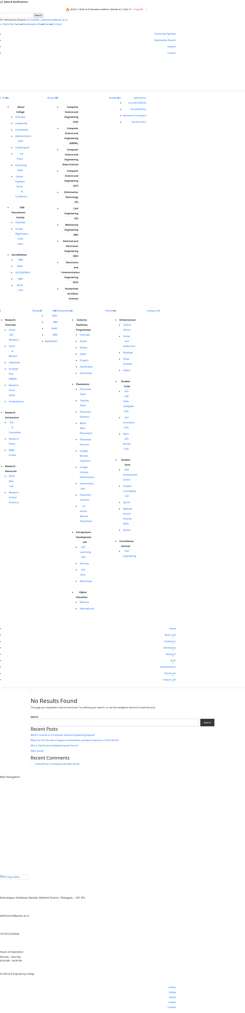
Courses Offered (137, 102)
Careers (49, 24)
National (84, 602)
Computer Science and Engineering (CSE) (71, 114)
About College (20, 109)
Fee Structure (139, 121)
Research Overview (10, 322)
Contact (58, 24)
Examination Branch (34, 24)
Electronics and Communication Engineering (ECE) (70, 272)
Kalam (83, 354)
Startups (84, 563)
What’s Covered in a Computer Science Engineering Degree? (63, 735)
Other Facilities (127, 361)
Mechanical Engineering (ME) (71, 229)
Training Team (84, 403)
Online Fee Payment (13, 24)
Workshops (86, 581)
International (87, 608)
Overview (20, 117)
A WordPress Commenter (49, 763)
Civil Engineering (129, 554)
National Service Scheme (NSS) (127, 516)
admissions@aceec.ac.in (54, 19)
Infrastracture (127, 319)
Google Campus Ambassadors (87, 472)
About (3, 782)
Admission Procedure (134, 115)
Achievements (16, 401)
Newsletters (51, 341)
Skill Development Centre (130, 474)
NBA (20, 259)
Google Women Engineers (85, 455)
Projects (84, 360)
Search (34, 716)
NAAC (20, 266)
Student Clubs (125, 384)
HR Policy (20, 156)
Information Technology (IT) (71, 197)
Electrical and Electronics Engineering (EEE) (70, 249)
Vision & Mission (13, 351)
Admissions (140, 97)
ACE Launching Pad (85, 552)
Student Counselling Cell (129, 491)
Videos (126, 370)
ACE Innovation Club (129, 422)
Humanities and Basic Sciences (71, 293)
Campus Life (153, 310)
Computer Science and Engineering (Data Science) (70, 157)
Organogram (22, 147)
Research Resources (11, 469)
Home (5, 97)
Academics (115, 97)
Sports (126, 502)
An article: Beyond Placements (86, 514)
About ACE (52, 97)
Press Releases (136, 71)
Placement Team (85, 392)
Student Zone (125, 462)
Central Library (127, 327)
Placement (111, 310)
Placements (82, 384)
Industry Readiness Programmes (83, 324)
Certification (86, 366)
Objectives (14, 362)
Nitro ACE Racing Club (126, 441)
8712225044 (33, 19)
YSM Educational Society (18, 212)
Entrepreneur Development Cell (83, 537)
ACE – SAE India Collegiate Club (128, 401)
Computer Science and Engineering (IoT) (71, 178)
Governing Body (21, 168)
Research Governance (12, 415)
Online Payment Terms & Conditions (21, 186)
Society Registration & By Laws (21, 236)
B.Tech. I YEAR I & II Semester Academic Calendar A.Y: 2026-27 (97, 9)
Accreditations (138, 109)
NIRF (20, 278)
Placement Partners (85, 442)
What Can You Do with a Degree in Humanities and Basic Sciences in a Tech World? (75, 740)
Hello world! (37, 750)
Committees (21, 129)
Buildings (128, 352)
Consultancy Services (126, 544)
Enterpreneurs (65, 310)
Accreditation (19, 254)
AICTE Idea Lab (12, 481)
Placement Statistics (85, 414)
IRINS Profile (12, 453)
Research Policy (14, 441)
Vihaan (83, 347)
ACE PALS (82, 572)
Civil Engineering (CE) (71, 213)
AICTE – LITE (20, 288)
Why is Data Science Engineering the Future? (54, 745)
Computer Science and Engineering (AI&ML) (71, 136)
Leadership (21, 123)
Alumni (127, 530)
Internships (86, 373)
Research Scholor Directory (14, 497)
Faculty (4, 802)
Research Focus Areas (14, 390)
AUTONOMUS (22, 272)
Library (4, 792)
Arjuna (83, 341)
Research (37, 310)
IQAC (55, 315)
